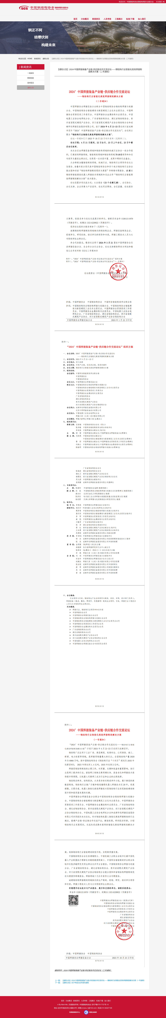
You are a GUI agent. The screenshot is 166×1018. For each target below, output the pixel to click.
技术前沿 (30, 83)
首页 (75, 19)
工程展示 (119, 19)
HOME (29, 58)
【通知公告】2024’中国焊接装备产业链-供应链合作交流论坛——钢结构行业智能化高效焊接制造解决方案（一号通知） (103, 980)
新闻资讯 (96, 19)
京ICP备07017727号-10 (100, 1004)
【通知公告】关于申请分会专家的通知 (75, 982)
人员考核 (107, 19)
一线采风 (30, 73)
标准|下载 (130, 19)
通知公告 (46, 58)
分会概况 (85, 19)
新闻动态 (30, 78)
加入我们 (142, 19)
